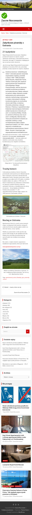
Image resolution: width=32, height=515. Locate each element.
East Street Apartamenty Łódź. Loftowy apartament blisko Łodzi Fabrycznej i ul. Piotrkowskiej (14, 349)
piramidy (27, 277)
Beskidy (19, 277)
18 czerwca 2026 (7, 467)
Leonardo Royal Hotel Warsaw (11, 355)
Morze (4, 318)
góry (23, 277)
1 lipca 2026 (6, 412)
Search (27, 331)
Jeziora (5, 311)
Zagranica (5, 320)
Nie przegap (7, 384)
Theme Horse (25, 510)
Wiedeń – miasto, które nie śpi (12, 287)
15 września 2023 (7, 48)
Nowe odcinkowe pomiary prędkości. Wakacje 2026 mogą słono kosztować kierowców (16, 408)
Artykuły (6, 40)
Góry (10, 40)
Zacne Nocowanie (11, 20)
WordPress (21, 512)
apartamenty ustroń (11, 277)
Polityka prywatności (7, 510)
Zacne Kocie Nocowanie (21, 292)
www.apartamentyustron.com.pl (11, 247)
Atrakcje (5, 305)
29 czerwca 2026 (7, 441)
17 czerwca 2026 (7, 496)
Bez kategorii (6, 307)
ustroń (5, 279)
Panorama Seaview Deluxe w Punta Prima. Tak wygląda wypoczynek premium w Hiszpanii (15, 492)
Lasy (4, 314)
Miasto (4, 316)
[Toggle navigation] (3, 29)
